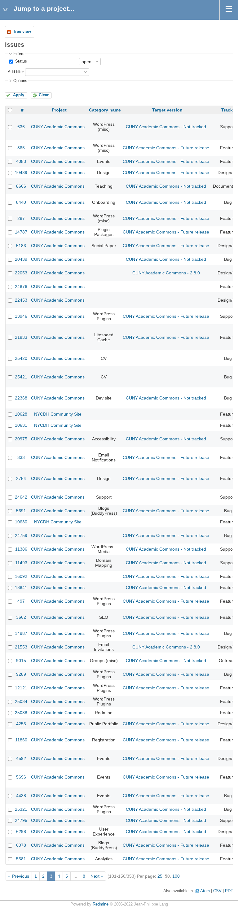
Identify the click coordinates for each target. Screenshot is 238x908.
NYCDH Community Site (58, 414)
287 (21, 218)
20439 (21, 259)
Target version (167, 109)
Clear (44, 95)
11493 (21, 562)
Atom (205, 891)
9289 (21, 674)
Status (20, 61)
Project (59, 109)
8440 (21, 202)
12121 (21, 687)
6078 (21, 845)
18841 (21, 587)
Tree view (22, 31)
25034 (21, 701)
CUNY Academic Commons (58, 126)
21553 (21, 646)
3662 (21, 617)
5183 (21, 245)
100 (176, 876)
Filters (18, 54)
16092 (21, 576)
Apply (18, 95)
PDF (229, 891)
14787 (21, 231)
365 (21, 147)
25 (159, 876)
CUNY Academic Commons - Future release (166, 147)
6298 (21, 831)
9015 (21, 660)
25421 (21, 376)
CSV (217, 891)
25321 (21, 809)
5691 (21, 510)
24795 (21, 820)
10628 (21, 414)
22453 (21, 300)
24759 (21, 535)
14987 (21, 633)
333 (21, 457)
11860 (21, 739)
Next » (96, 876)
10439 (21, 172)
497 (21, 601)
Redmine (100, 904)
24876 (21, 286)
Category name (105, 109)
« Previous (18, 876)
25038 (21, 712)
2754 (21, 478)
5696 (21, 777)
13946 (21, 316)
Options (20, 81)
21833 (21, 337)
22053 (21, 272)
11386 (21, 549)
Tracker (229, 109)
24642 (21, 497)
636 (21, 126)
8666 (21, 186)
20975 (21, 438)
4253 (21, 723)
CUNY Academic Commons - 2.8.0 (166, 272)
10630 (21, 521)
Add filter (16, 72)
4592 (21, 758)
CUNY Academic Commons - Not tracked (166, 126)
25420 (21, 358)
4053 (21, 161)
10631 (21, 425)
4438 (21, 795)
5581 (21, 858)
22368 (21, 397)
